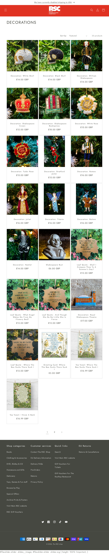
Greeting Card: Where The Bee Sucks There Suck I (54, 367)
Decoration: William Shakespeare (86, 77)
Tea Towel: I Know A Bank (22, 415)
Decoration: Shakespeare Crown (22, 125)
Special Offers (13, 494)
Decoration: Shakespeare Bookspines (54, 125)
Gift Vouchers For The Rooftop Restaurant (64, 475)
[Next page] (62, 432)
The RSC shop (58, 544)
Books (9, 452)
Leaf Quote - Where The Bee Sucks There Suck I (22, 366)
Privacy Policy (37, 482)
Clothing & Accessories (17, 458)
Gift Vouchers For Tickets (62, 466)
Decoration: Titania (54, 219)
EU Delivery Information (41, 458)
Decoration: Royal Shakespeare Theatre (87, 316)
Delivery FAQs (37, 464)
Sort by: (63, 35)
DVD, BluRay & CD (15, 464)
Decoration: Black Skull (54, 76)
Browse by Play (13, 488)
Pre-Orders (35, 470)
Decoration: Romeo (86, 172)
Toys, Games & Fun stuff (17, 482)
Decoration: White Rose (86, 124)
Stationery (11, 476)
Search (58, 452)
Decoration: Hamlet (22, 265)
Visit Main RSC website (17, 506)
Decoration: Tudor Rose (22, 172)
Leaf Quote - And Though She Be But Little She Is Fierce (54, 317)
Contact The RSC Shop (40, 452)
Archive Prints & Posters (17, 500)
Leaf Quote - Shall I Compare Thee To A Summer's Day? (86, 267)
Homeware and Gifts (15, 470)
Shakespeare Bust (54, 265)
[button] (6, 10)
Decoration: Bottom (86, 219)
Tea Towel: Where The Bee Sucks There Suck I (86, 366)
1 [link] (47, 432)
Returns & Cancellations (89, 452)
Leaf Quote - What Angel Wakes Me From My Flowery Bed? (22, 317)
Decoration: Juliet (22, 219)
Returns (34, 476)
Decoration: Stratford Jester (54, 173)
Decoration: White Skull (22, 76)
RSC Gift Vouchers (15, 512)
